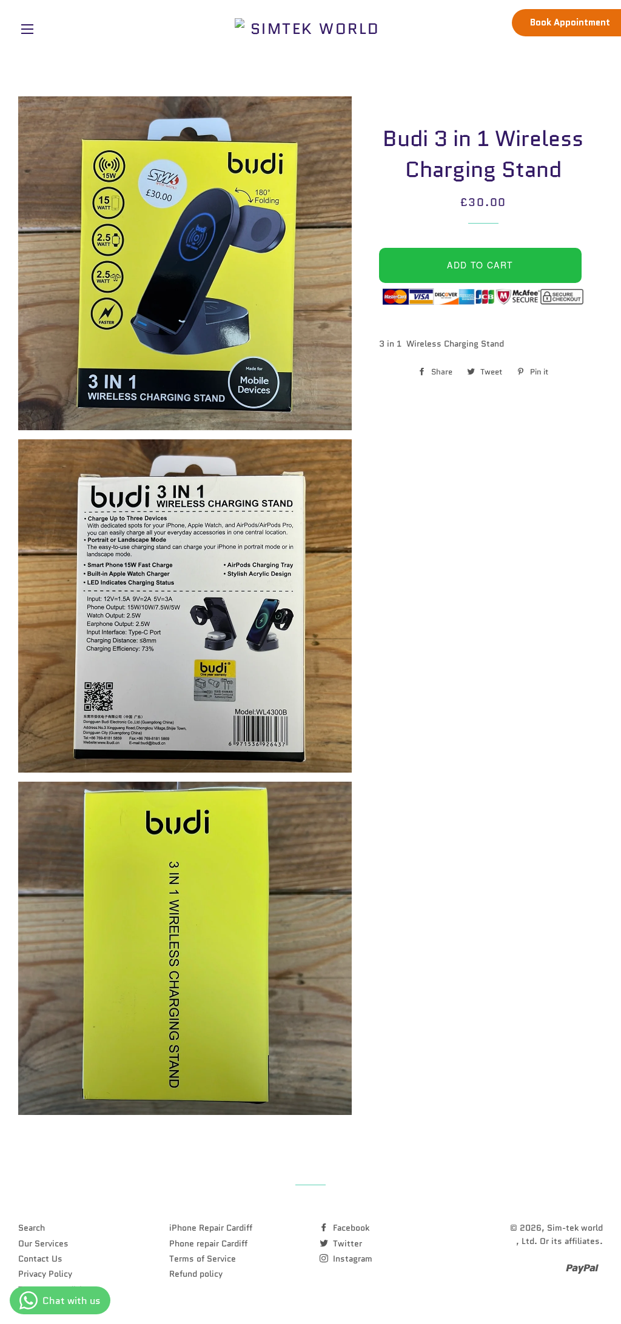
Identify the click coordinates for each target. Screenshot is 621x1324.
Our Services (43, 1243)
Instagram (351, 1258)
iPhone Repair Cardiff (210, 1228)
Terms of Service (202, 1258)
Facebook (350, 1228)
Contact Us (40, 1258)
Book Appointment (570, 22)
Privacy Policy (45, 1274)
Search (31, 1228)
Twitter (346, 1243)
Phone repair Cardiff (208, 1243)
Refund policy (196, 1274)
